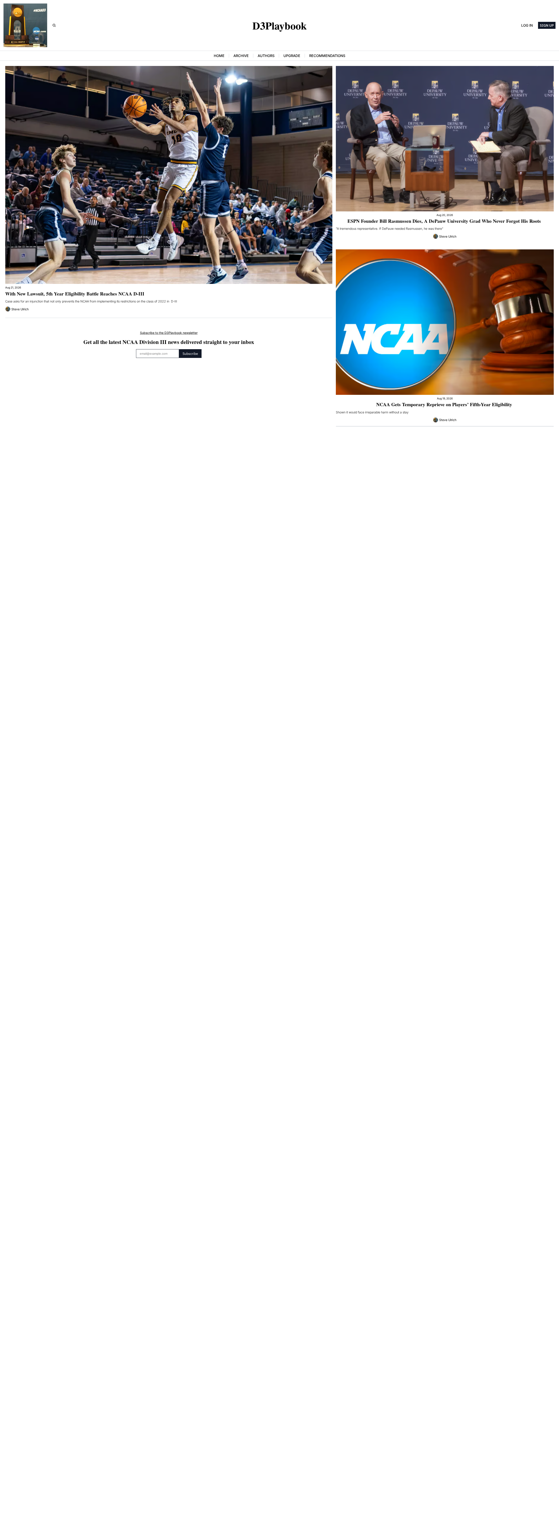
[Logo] (25, 25)
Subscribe (190, 353)
